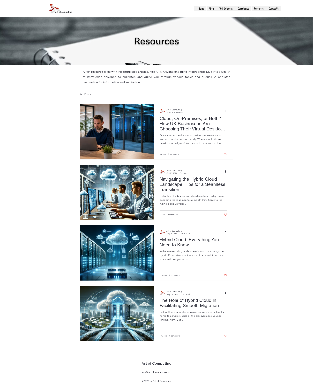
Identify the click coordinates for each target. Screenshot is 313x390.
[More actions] (227, 111)
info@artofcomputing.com (156, 372)
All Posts (85, 94)
